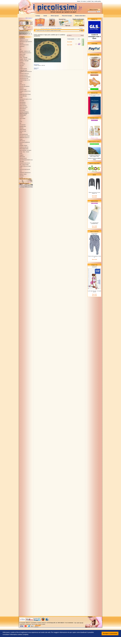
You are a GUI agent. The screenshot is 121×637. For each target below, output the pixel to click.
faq (92, 1)
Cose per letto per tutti (24, 78)
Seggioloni (21, 155)
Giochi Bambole (23, 103)
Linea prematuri (22, 124)
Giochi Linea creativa (23, 107)
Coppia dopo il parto (23, 70)
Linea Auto (22, 65)
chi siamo (83, 1)
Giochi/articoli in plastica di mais (26, 99)
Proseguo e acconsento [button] (110, 633)
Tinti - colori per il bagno (24, 164)
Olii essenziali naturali (24, 134)
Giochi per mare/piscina (24, 111)
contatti (89, 1)
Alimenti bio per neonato (24, 44)
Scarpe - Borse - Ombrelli (24, 151)
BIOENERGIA (22, 38)
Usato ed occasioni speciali (25, 169)
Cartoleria (21, 62)
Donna (21, 92)
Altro (20, 49)
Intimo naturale (22, 118)
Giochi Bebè (22, 100)
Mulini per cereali (23, 131)
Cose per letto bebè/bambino (25, 76)
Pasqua (21, 139)
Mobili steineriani (23, 129)
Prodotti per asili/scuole (24, 147)
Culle (21, 83)
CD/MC (21, 67)
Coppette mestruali (23, 68)
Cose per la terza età (24, 75)
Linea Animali (22, 63)
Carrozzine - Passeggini (24, 60)
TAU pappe (22, 161)
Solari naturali (22, 156)
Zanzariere (22, 175)
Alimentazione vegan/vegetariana (26, 41)
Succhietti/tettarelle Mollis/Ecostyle (26, 159)
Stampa (82, 35)
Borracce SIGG (22, 54)
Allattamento (22, 46)
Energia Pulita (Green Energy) (25, 94)
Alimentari (21, 43)
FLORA (21, 97)
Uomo (21, 167)
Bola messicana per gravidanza (25, 52)
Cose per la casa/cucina (24, 73)
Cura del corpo (22, 84)
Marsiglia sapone (23, 126)
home (78, 1)
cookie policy (97, 1)
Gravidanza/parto (23, 115)
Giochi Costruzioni (23, 105)
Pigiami (21, 143)
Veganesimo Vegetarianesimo (25, 172)
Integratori (21, 116)
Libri (20, 123)
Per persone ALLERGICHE (25, 142)
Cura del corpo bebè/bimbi (24, 86)
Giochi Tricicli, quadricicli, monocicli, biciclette (24, 113)
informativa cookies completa (19, 634)
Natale (21, 132)
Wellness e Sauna (23, 174)
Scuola (21, 153)
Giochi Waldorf (22, 110)
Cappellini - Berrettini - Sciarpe (25, 59)
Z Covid (21, 177)
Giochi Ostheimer (23, 108)
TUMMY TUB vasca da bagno (25, 166)
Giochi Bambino (23, 102)
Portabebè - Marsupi (23, 145)
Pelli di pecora (22, 140)
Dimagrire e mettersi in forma (25, 91)
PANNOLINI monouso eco (24, 137)
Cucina (21, 81)
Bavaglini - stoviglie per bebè (25, 51)
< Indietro (81, 28)
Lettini (21, 121)
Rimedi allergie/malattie (24, 148)
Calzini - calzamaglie (23, 57)
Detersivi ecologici (23, 89)
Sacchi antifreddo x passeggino (25, 150)
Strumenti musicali (23, 158)
